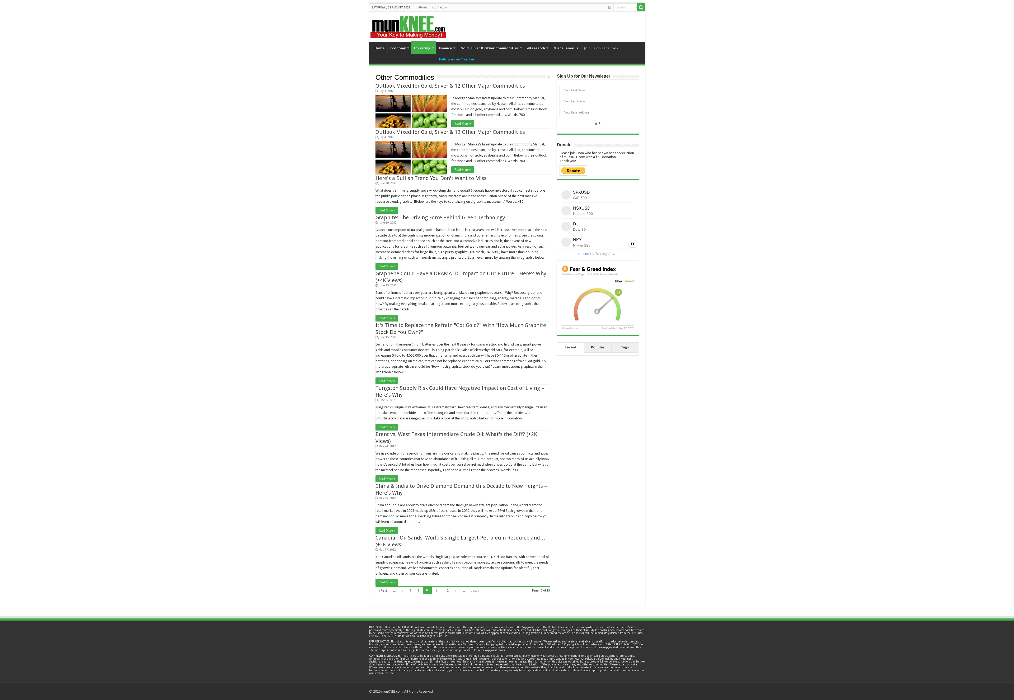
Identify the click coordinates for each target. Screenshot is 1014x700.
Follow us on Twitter (457, 59)
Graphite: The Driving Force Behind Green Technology (440, 217)
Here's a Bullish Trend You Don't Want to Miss (430, 178)
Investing (422, 48)
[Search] (641, 7)
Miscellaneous (565, 48)
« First (382, 591)
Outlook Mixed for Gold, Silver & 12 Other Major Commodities (450, 86)
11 (437, 591)
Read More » (462, 123)
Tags (625, 347)
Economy (398, 48)
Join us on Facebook (601, 48)
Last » (475, 591)
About (422, 7)
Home (379, 48)
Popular (597, 347)
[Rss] (610, 7)
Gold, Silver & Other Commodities (490, 48)
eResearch (536, 48)
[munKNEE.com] (408, 25)
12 (447, 591)
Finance (445, 48)
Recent (571, 347)
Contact (438, 7)
